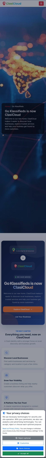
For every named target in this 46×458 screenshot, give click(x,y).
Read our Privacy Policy (11, 428)
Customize (24, 443)
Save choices (24, 448)
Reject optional (24, 438)
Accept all (24, 453)
